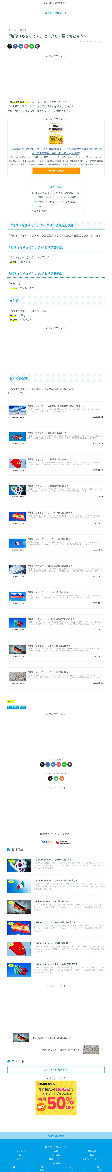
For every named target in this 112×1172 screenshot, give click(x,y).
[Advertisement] (56, 77)
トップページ (20, 1151)
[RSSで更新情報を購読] (61, 778)
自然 (56, 1151)
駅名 (92, 1155)
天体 (12, 701)
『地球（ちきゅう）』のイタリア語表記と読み (57, 193)
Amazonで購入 (56, 170)
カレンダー (20, 1159)
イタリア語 (14, 707)
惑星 (24, 707)
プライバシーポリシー (91, 1159)
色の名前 (56, 1155)
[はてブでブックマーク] (20, 46)
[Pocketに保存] (26, 46)
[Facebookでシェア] (15, 46)
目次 (52, 186)
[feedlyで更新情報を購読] (56, 778)
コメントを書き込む (56, 1069)
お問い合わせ (56, 1163)
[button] (37, 46)
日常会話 (92, 1151)
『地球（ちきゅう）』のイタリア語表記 (56, 197)
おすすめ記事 (40, 210)
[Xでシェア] (9, 46)
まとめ (37, 206)
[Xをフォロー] (50, 778)
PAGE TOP (57, 1135)
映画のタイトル (56, 1159)
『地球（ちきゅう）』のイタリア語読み (56, 201)
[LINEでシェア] (31, 46)
